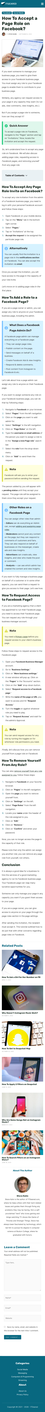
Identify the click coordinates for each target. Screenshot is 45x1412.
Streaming (22, 1380)
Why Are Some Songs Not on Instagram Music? (21, 1121)
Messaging (22, 1373)
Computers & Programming (22, 1377)
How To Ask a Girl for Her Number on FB (21, 977)
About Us (22, 1391)
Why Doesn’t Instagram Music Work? (20, 1013)
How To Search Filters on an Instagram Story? (21, 1159)
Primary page (21, 637)
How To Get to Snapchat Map (16, 1048)
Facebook (7, 13)
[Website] (22, 1319)
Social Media (19, 13)
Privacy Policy (22, 1394)
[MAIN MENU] (42, 4)
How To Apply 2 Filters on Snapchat (19, 1084)
